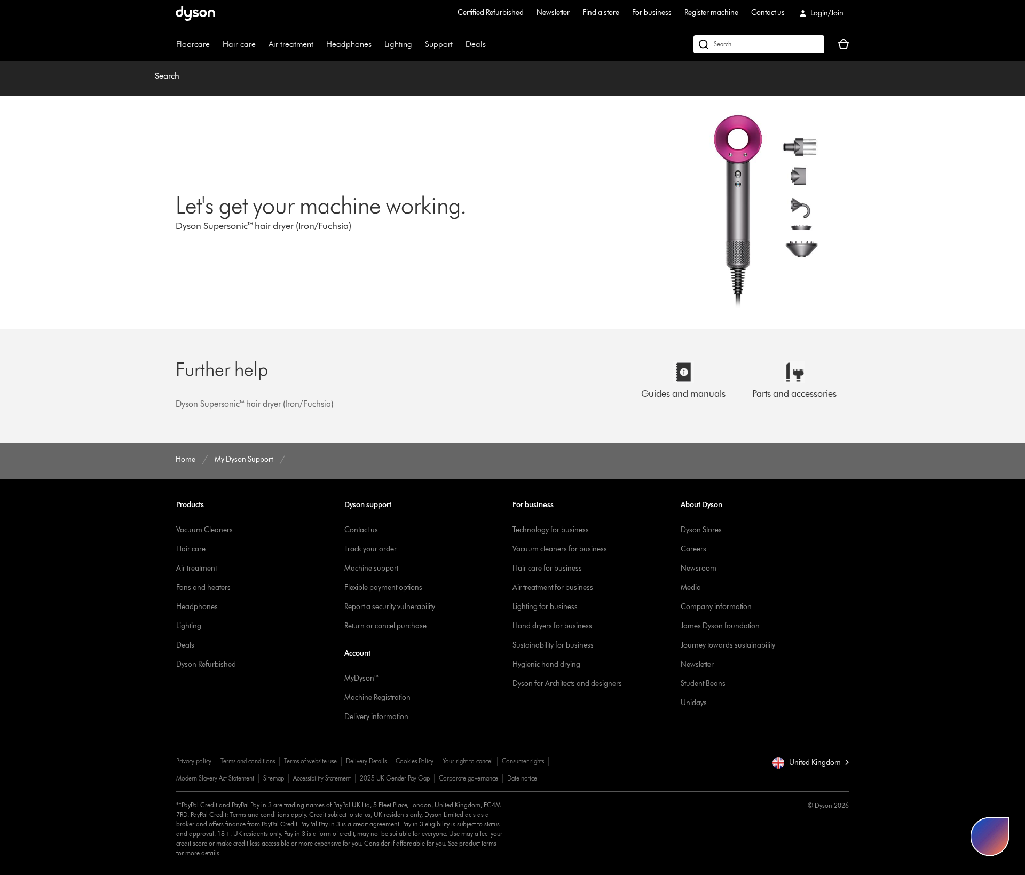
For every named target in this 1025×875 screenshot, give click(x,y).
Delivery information (376, 716)
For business (652, 12)
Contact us (768, 12)
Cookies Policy (414, 761)
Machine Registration (377, 697)
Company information (716, 606)
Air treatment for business (552, 587)
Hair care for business (547, 568)
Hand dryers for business (552, 625)
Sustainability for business (553, 645)
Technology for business (550, 529)
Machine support (371, 568)
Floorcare (193, 44)
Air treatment (291, 44)
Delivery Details (366, 761)
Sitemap (273, 778)
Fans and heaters (203, 587)
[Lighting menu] (417, 44)
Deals (476, 44)
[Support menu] (458, 44)
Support (439, 44)
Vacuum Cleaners (204, 529)
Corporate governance (468, 778)
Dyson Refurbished (206, 664)
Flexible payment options (383, 587)
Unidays (694, 702)
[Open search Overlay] (758, 44)
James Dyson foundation (720, 625)
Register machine (711, 12)
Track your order (370, 549)
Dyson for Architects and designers (567, 683)
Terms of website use (310, 761)
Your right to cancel (468, 761)
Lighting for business (545, 606)
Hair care (239, 44)
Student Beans (703, 683)
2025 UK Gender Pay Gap (395, 778)
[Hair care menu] (261, 44)
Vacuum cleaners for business (559, 549)
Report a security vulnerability (389, 606)
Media (691, 587)
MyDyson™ (361, 678)
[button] (810, 762)
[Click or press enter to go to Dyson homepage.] (195, 13)
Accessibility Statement (322, 778)
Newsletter (553, 12)
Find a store (600, 12)
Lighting (398, 44)
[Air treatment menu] (318, 44)
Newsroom (698, 568)
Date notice (522, 778)
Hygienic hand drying (546, 664)
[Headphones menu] (377, 44)
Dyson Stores (701, 529)
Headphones (349, 44)
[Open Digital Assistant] (990, 836)
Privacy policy (193, 761)
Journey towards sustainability (728, 645)
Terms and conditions (247, 761)
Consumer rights (523, 761)
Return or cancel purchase (385, 625)
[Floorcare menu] (215, 44)
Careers (693, 549)
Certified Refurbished (491, 12)
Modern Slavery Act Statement (215, 778)
